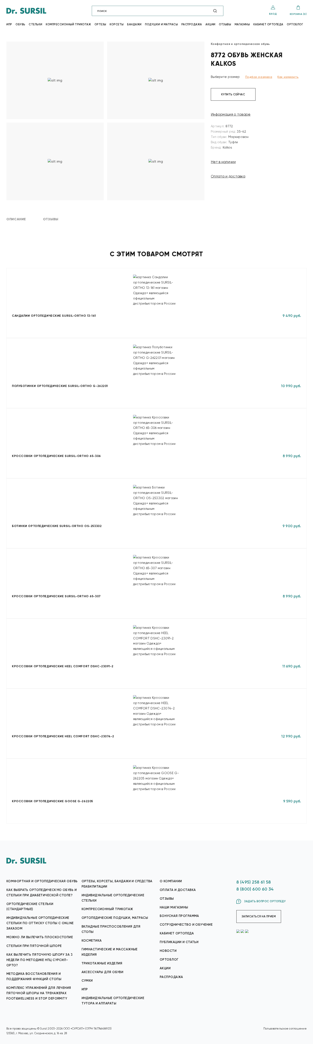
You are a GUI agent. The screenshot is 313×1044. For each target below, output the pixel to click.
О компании (171, 881)
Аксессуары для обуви (102, 972)
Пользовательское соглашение (285, 1028)
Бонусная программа (179, 916)
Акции (210, 24)
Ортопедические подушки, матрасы (115, 918)
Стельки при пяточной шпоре (34, 946)
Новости (168, 951)
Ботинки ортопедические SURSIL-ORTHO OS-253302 (57, 526)
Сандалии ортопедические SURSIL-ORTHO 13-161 (54, 316)
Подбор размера (258, 77)
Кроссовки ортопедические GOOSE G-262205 (52, 801)
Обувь (20, 24)
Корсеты (117, 24)
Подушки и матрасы (161, 24)
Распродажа (191, 24)
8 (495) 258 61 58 (253, 882)
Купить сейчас (233, 94)
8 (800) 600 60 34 (255, 889)
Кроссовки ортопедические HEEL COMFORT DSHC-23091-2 (62, 666)
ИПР (85, 989)
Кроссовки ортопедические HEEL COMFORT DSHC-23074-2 (63, 736)
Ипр (9, 24)
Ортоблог (295, 24)
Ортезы (100, 24)
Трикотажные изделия (102, 963)
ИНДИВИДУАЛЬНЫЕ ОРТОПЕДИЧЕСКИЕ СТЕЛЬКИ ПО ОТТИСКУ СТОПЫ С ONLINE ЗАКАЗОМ (40, 923)
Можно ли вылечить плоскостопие (39, 937)
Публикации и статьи (179, 942)
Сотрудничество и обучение (186, 925)
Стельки (35, 24)
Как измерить (288, 77)
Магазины (242, 24)
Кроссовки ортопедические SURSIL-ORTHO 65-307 (56, 596)
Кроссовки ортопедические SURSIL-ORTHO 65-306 (56, 456)
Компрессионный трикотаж (68, 24)
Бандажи (134, 24)
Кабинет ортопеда (268, 24)
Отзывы (225, 24)
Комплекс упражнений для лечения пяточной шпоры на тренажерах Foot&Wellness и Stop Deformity (38, 993)
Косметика (92, 940)
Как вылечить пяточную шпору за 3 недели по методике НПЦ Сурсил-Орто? (39, 960)
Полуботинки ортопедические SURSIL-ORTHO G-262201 (60, 386)
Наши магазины (174, 907)
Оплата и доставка (228, 176)
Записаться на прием (259, 916)
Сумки (87, 980)
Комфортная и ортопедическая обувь (42, 881)
